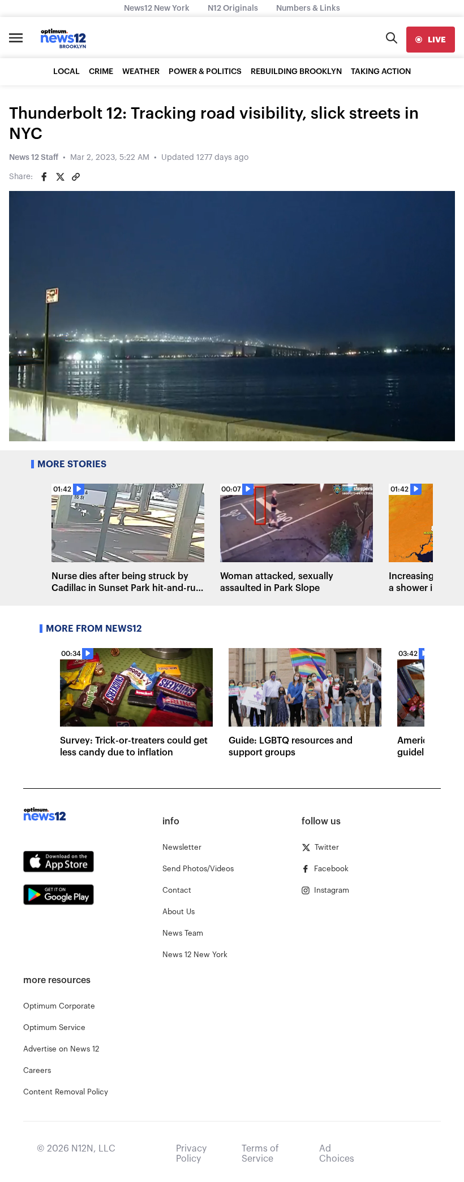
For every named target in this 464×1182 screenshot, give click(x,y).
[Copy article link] (75, 176)
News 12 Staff (33, 158)
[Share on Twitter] (60, 176)
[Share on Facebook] (44, 176)
